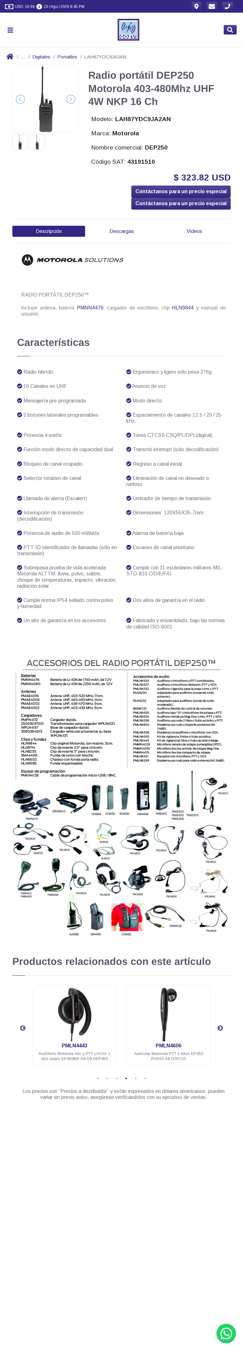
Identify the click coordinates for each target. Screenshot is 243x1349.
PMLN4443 (74, 1045)
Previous (23, 1028)
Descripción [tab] (49, 231)
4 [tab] (126, 1078)
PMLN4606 (168, 1045)
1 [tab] (98, 1078)
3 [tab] (117, 1078)
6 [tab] (145, 1078)
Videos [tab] (194, 231)
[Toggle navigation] (13, 29)
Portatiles (67, 56)
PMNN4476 (90, 307)
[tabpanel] (75, 1029)
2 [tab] (107, 1078)
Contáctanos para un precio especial (181, 191)
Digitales (41, 56)
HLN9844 (183, 307)
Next (220, 1028)
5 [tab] (136, 1078)
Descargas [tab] (121, 231)
